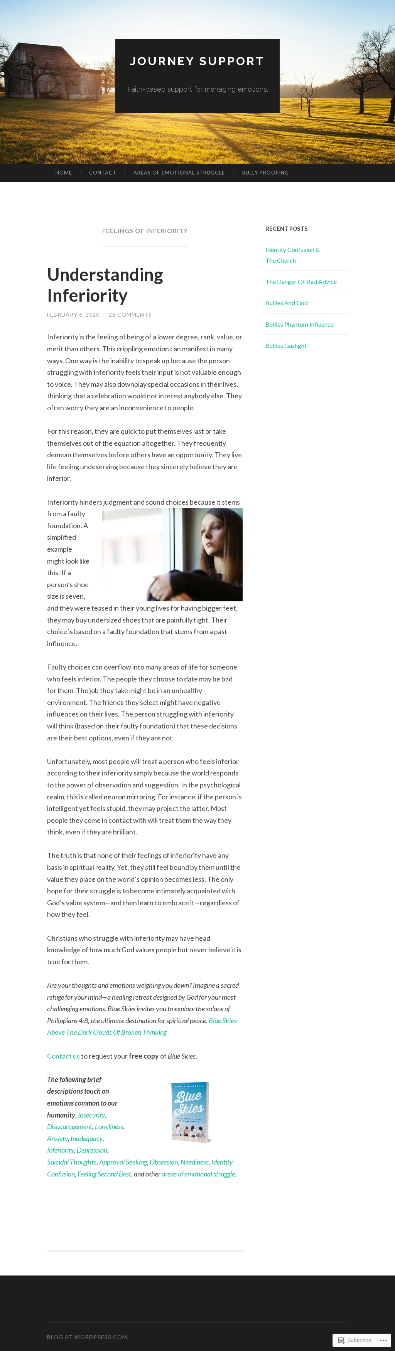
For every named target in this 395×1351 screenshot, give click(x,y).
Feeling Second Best (104, 1174)
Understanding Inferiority (105, 284)
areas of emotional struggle (198, 1174)
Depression (92, 1150)
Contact (102, 173)
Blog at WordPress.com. (88, 1337)
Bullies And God (286, 302)
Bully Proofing (265, 173)
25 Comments (130, 314)
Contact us (63, 1056)
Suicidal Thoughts (71, 1162)
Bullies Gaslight (286, 345)
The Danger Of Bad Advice (301, 281)
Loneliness (109, 1126)
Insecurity (91, 1115)
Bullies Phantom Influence (299, 324)
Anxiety (57, 1138)
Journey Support (197, 61)
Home (64, 173)
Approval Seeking (123, 1162)
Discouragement (69, 1126)
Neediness (195, 1162)
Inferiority (60, 1150)
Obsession (164, 1162)
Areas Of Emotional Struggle (179, 173)
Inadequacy (87, 1138)
